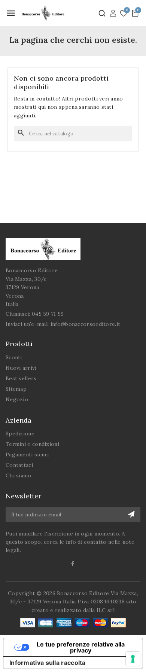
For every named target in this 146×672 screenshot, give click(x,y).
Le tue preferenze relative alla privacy (81, 647)
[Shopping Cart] (135, 13)
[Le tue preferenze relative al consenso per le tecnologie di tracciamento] (133, 659)
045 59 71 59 (48, 313)
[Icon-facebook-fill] (73, 563)
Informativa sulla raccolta (47, 662)
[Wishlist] (123, 14)
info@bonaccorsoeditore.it (86, 324)
